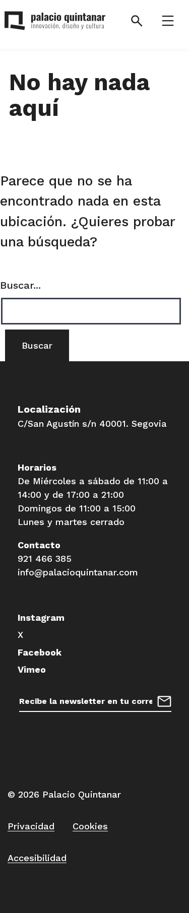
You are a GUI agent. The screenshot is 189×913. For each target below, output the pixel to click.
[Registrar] (164, 700)
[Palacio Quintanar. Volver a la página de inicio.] (54, 23)
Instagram (41, 617)
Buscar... (20, 285)
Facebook (39, 652)
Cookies (90, 826)
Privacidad (31, 826)
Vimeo (32, 669)
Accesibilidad (37, 858)
